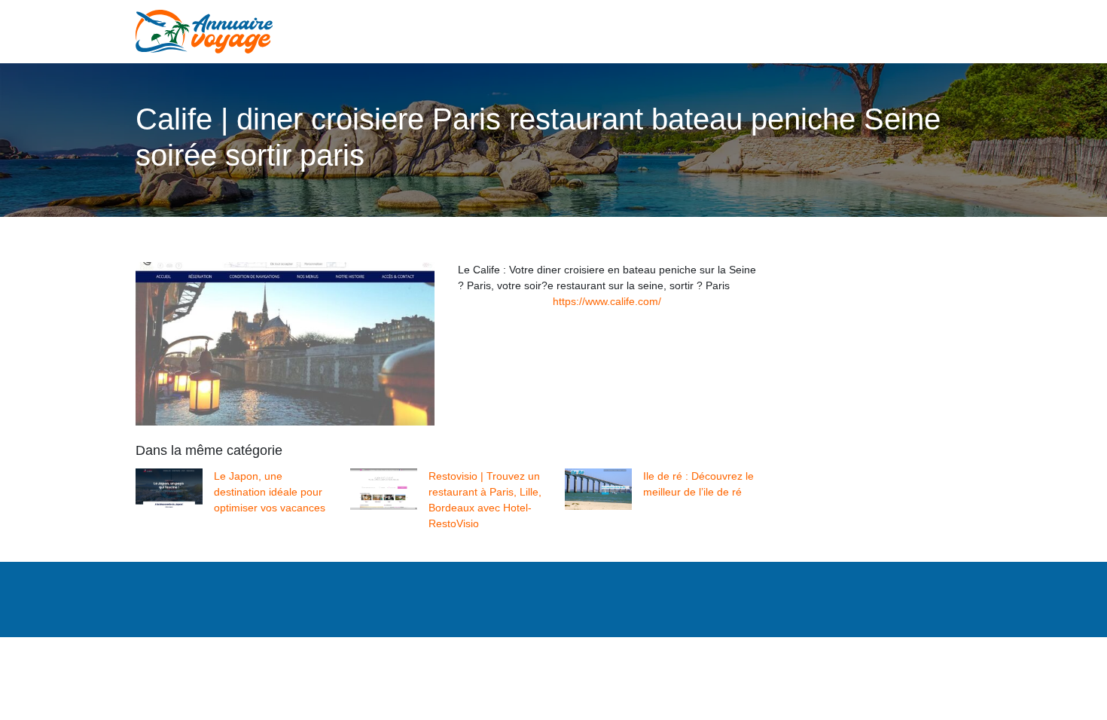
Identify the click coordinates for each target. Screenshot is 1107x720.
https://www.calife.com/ (607, 301)
